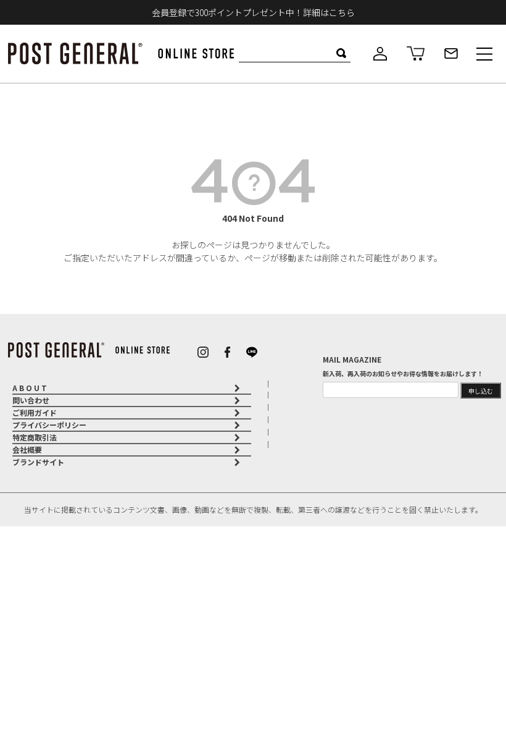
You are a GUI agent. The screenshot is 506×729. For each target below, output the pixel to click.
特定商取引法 (34, 437)
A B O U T (29, 387)
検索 (340, 53)
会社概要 (27, 449)
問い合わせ (30, 400)
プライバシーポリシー (49, 424)
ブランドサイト (38, 462)
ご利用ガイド (34, 412)
